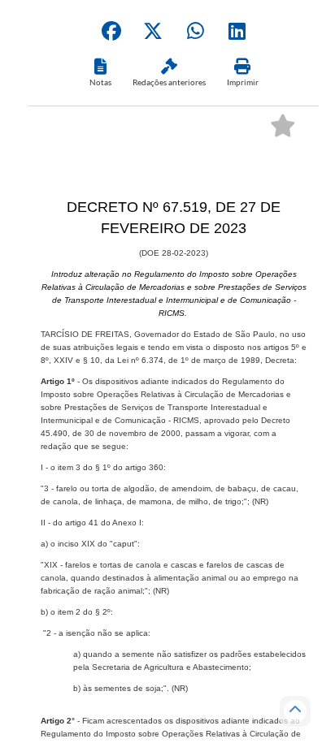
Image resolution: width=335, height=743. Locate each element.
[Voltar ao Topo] (295, 711)
